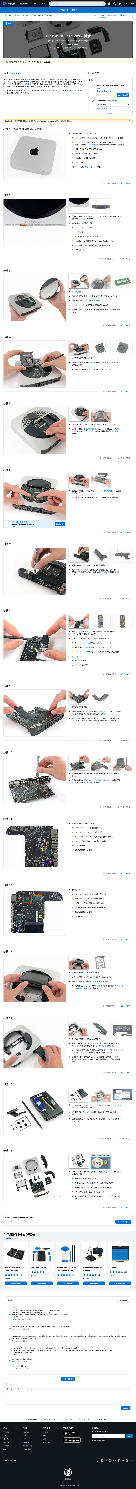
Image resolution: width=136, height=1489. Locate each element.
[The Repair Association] (131, 1460)
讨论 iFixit (6, 1439)
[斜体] (11, 1388)
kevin (14, 1362)
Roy (13, 1341)
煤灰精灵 (92, 362)
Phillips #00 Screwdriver (106, 100)
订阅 (129, 1436)
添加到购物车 (123, 95)
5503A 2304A (84, 652)
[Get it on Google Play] (72, 1440)
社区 (35, 4)
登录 (132, 4)
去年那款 (27, 84)
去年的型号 (102, 1046)
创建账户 (73, 10)
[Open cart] (120, 3)
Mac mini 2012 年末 (45, 15)
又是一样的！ (77, 718)
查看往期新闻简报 (100, 1440)
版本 (116, 431)
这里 (105, 369)
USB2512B (84, 832)
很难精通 (102, 714)
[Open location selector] (115, 3)
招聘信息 (6, 1442)
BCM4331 (87, 643)
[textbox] (68, 1398)
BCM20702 (87, 647)
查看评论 (47, 62)
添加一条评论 (123, 192)
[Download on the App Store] (70, 1433)
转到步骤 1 (15, 73)
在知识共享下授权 (74, 1485)
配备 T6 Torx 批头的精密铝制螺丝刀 (97, 780)
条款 (44, 1439)
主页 (5, 15)
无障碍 (45, 1432)
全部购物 (7, 1238)
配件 (96, 15)
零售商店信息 (27, 1446)
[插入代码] (15, 1388)
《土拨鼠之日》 (91, 216)
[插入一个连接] (18, 1388)
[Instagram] (110, 1460)
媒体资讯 (26, 1432)
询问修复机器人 (111, 183)
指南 (102, 15)
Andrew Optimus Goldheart (65, 41)
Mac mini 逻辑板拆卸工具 (105, 491)
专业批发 (26, 1442)
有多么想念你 (97, 300)
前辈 (86, 167)
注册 (125, 4)
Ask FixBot (121, 1222)
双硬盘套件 (94, 144)
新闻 (24, 1435)
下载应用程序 (68, 1428)
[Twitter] (106, 1460)
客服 (4, 1435)
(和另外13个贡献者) (82, 41)
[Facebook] (102, 1460)
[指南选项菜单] (130, 15)
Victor (16, 1369)
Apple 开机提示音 (103, 572)
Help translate (8, 1460)
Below (14, 1329)
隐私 (44, 1435)
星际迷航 (100, 986)
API (4, 1449)
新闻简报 (6, 1446)
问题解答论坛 (112, 15)
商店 (43, 4)
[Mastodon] (119, 1460)
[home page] (9, 4)
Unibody (33, 15)
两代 (113, 431)
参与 (24, 1439)
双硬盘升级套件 (115, 1105)
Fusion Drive (93, 981)
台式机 (16, 15)
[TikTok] (97, 1460)
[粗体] (8, 1388)
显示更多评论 (69, 1379)
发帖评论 (126, 1408)
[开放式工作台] (109, 3)
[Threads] (127, 1460)
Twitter (47, 90)
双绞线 (84, 570)
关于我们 (6, 1432)
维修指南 (68, 121)
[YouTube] (114, 1460)
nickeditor (15, 1319)
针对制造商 (27, 1449)
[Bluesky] (123, 1460)
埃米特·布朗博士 (92, 429)
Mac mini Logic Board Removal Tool (111, 85)
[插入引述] (22, 1388)
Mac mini (24, 15)
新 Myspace (71, 90)
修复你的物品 (24, 4)
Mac (10, 15)
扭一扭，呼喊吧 (78, 292)
